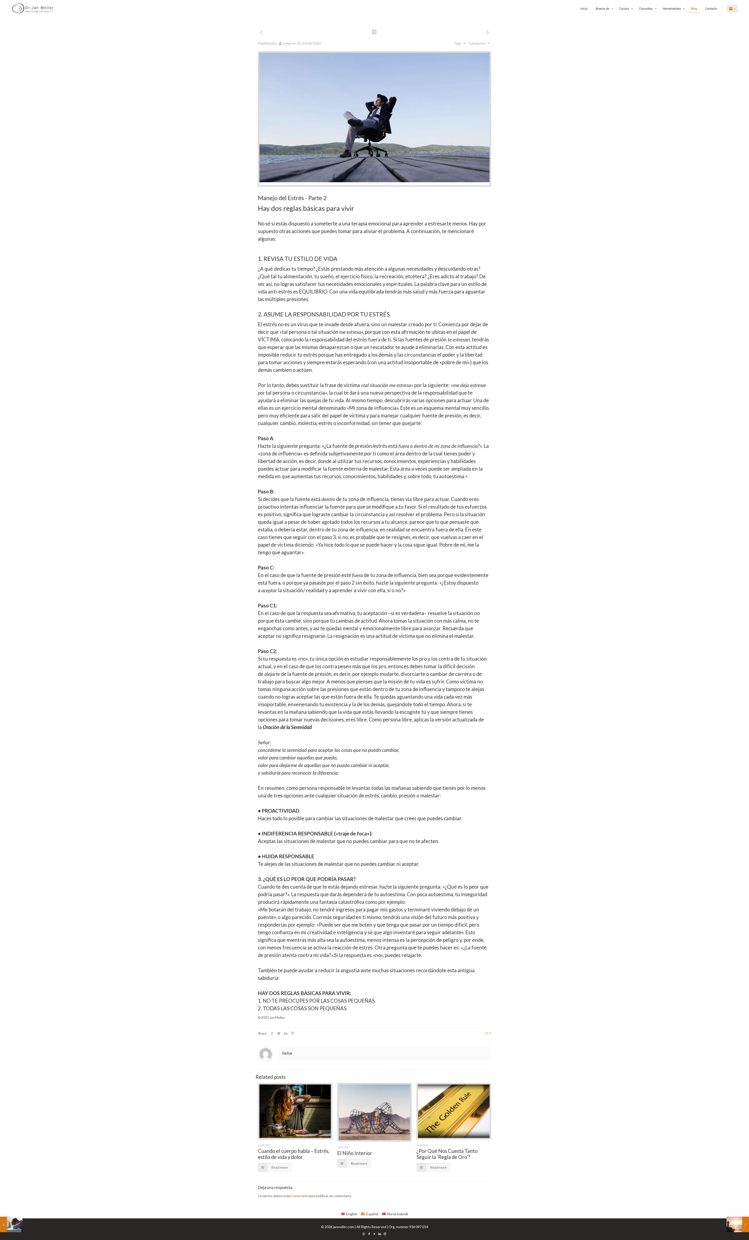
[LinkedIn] (380, 1234)
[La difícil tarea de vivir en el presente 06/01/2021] (738, 1224)
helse (287, 43)
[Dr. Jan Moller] (34, 9)
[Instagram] (385, 1234)
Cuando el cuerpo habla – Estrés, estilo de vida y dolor (293, 1154)
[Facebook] (369, 1234)
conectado (300, 1196)
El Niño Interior (354, 1153)
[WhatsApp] (364, 1234)
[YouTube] (374, 1234)
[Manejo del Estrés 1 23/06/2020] (11, 1224)
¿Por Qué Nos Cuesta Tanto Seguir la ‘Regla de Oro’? (446, 1154)
